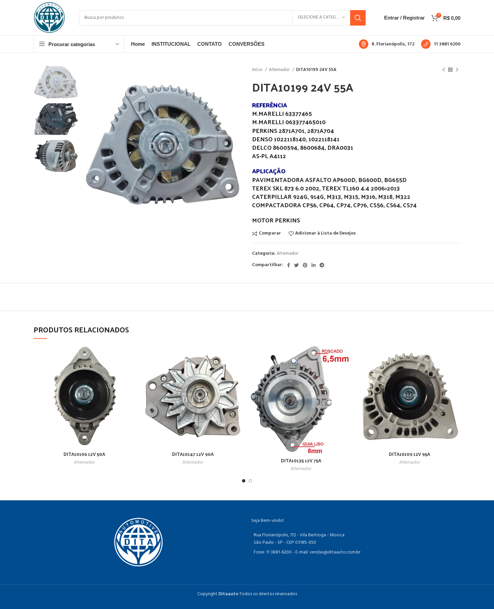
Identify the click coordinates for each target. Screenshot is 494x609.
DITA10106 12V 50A (84, 454)
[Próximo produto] (457, 70)
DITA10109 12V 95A (409, 454)
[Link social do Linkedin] (314, 265)
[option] (56, 82)
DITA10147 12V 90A (193, 454)
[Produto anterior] (443, 70)
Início (257, 69)
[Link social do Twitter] (296, 265)
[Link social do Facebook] (288, 265)
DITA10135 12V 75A (301, 460)
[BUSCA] (358, 18)
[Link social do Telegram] (322, 265)
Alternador (280, 69)
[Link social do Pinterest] (305, 265)
